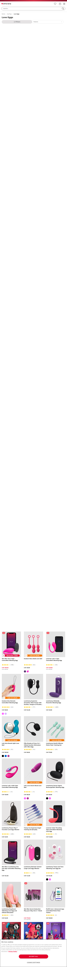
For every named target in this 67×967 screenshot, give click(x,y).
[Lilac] (6, 714)
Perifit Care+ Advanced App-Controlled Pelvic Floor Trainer (55, 910)
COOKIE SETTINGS (33, 962)
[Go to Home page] (6, 3)
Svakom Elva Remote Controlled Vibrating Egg (10, 701)
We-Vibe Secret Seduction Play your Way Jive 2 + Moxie (33, 910)
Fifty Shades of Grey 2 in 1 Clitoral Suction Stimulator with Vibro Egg (32, 745)
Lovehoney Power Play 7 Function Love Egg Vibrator (10, 828)
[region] (33, 953)
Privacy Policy (12, 951)
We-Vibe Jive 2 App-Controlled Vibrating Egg (10, 659)
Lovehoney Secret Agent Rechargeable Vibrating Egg (55, 786)
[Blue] (6, 756)
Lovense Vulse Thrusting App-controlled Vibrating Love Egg (54, 829)
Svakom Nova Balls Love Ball (33, 658)
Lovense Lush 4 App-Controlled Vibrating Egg (54, 659)
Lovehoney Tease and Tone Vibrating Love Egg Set (54, 867)
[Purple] (25, 671)
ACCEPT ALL (33, 956)
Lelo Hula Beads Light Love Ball (10, 744)
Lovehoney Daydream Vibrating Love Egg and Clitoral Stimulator (9, 910)
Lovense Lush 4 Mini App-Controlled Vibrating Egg (10, 786)
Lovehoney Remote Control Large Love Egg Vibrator (32, 867)
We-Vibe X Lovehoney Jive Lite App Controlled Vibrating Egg (11, 868)
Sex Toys (9, 14)
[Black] (3, 756)
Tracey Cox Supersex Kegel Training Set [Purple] (32, 828)
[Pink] (28, 671)
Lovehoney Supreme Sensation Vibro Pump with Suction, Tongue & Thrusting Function (33, 702)
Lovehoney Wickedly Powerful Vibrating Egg (53, 701)
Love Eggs (16, 14)
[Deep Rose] (8, 756)
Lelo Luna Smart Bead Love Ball (32, 786)
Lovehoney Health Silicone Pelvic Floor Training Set (54, 744)
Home (3, 14)
